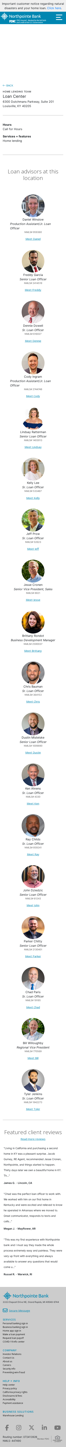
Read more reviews (33, 1139)
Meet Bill (32, 1058)
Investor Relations (12, 1354)
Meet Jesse (33, 600)
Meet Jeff (33, 549)
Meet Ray (33, 854)
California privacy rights (15, 1392)
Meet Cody (33, 396)
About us (7, 1361)
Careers (7, 1365)
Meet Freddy (33, 290)
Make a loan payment (14, 1334)
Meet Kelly (33, 498)
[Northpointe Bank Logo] (23, 18)
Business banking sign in (15, 1327)
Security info (9, 1368)
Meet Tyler (33, 1109)
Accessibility (9, 1399)
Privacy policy (10, 1388)
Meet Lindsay (33, 447)
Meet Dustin (33, 752)
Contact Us (8, 1357)
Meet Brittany (33, 651)
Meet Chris (33, 701)
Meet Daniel (33, 239)
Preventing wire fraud (14, 1372)
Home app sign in (12, 1330)
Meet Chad (33, 1007)
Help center (9, 1384)
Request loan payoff (13, 1338)
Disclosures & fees (12, 1395)
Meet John (33, 905)
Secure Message (19, 1310)
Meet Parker (33, 956)
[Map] (33, 51)
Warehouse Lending (13, 1415)
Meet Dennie (33, 341)
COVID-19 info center (14, 1341)
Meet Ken (33, 803)
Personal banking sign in (15, 1323)
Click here (54, 8)
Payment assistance (13, 1403)
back (9, 85)
